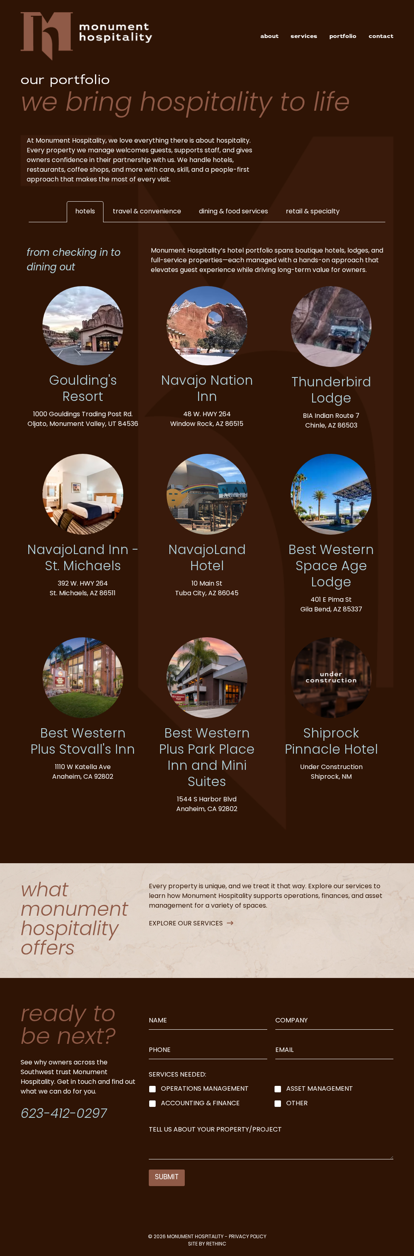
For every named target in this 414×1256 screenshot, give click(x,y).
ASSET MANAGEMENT (319, 1089)
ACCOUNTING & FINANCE (200, 1104)
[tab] (85, 211)
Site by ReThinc (207, 1244)
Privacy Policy (247, 1237)
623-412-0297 (64, 1114)
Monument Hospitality (195, 1237)
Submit (167, 1177)
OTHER (297, 1104)
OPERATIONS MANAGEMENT (205, 1089)
